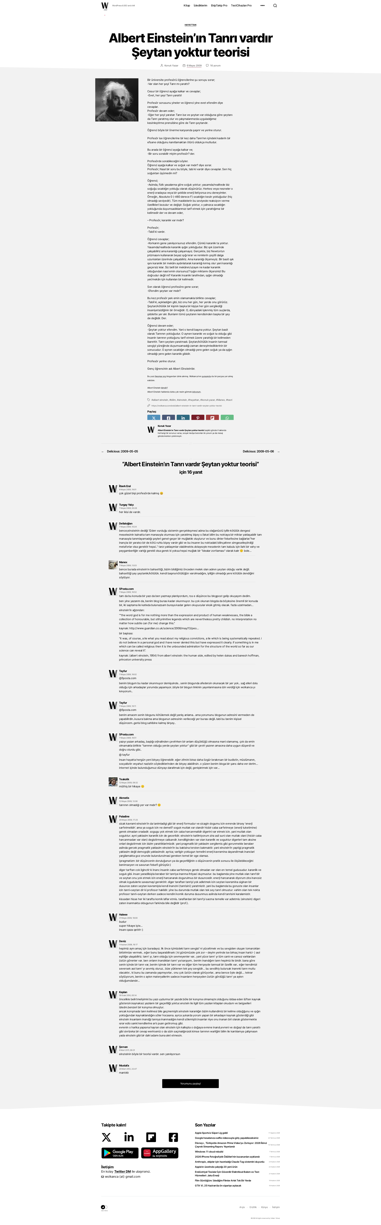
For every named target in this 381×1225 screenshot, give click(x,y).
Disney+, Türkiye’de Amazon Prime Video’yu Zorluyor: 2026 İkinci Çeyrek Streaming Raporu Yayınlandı (231, 1144)
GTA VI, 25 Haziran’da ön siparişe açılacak (218, 1185)
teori (229, 399)
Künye (264, 1207)
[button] (120, 1153)
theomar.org (160, 376)
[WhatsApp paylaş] (227, 418)
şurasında (206, 376)
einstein (182, 399)
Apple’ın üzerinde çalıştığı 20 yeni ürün (216, 1166)
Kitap (187, 5)
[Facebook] (173, 1137)
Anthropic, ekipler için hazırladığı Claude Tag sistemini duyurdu (229, 1161)
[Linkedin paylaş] (183, 418)
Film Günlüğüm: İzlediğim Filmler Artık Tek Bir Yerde (223, 1180)
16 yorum (215, 65)
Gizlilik (253, 1207)
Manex (221, 399)
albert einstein (160, 399)
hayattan (194, 399)
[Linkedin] (129, 1137)
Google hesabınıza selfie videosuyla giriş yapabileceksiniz (226, 1137)
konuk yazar (208, 399)
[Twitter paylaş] (153, 418)
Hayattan (190, 25)
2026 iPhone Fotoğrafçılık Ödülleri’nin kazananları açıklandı (227, 1156)
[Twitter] (106, 1137)
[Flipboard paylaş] (212, 418)
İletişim (276, 1207)
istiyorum (196, 392)
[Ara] (275, 5)
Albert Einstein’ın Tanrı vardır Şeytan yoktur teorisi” (191, 467)
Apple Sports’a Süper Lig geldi (211, 1132)
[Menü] (262, 5)
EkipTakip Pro (219, 5)
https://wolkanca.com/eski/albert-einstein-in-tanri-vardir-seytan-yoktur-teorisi (187, 405)
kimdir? (164, 388)
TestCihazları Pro (241, 5)
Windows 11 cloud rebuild (209, 1151)
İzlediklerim (200, 5)
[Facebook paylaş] (168, 418)
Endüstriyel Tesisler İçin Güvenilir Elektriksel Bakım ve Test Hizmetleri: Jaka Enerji (227, 1173)
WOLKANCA (105, 5)
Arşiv (242, 1207)
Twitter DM (122, 1171)
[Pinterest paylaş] (197, 418)
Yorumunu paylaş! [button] (190, 1083)
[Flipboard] (151, 1137)
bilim (173, 399)
